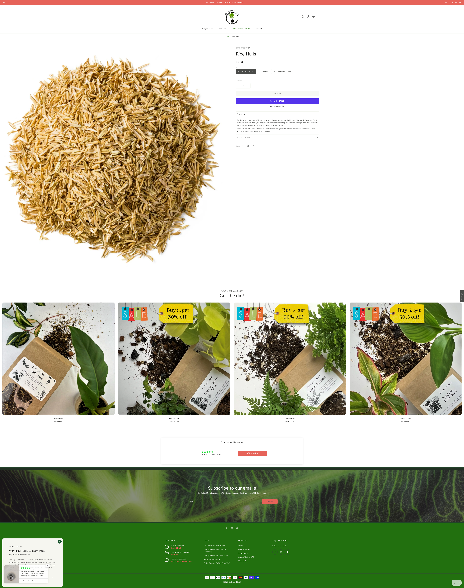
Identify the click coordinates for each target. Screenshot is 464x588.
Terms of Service (244, 549)
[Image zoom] (115, 159)
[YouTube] (460, 2)
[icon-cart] (313, 16)
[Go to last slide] (4, 2)
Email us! (174, 554)
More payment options (277, 106)
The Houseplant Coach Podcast (214, 546)
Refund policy (243, 553)
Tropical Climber (174, 419)
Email (192, 501)
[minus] (238, 85)
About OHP (242, 561)
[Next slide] (446, 2)
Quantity (239, 81)
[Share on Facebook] (243, 146)
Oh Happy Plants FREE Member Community (215, 551)
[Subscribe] (53, 578)
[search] (302, 16)
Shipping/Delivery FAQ (246, 557)
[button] (277, 93)
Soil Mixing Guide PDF (212, 559)
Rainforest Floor (405, 419)
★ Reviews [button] (462, 296)
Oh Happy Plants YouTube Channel (216, 555)
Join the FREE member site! (181, 561)
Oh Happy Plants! (235, 582)
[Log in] (308, 16)
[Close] (59, 541)
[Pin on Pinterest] (253, 146)
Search (240, 546)
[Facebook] (452, 2)
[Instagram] (456, 2)
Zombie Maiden (289, 419)
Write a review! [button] (253, 453)
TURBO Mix (58, 419)
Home (227, 36)
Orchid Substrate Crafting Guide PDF (217, 563)
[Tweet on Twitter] (248, 146)
